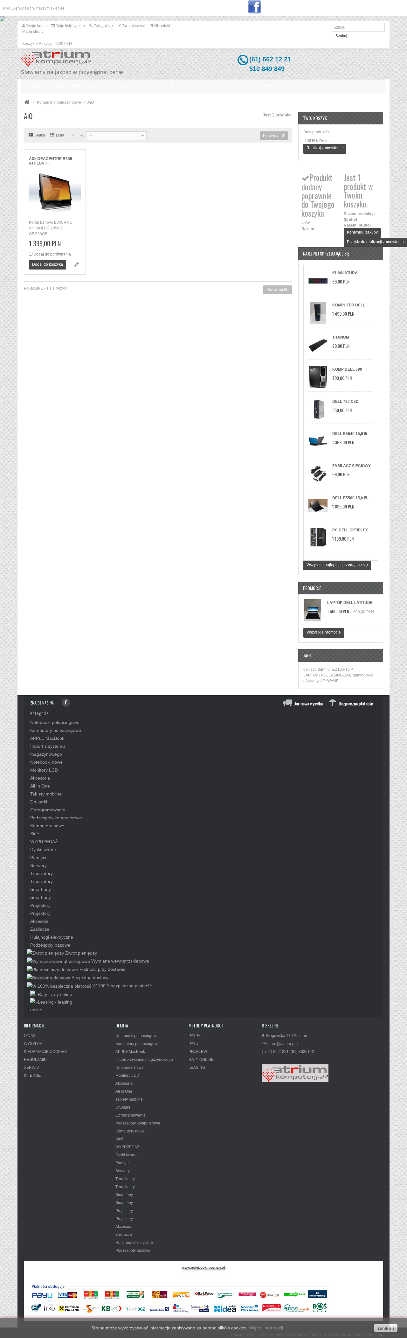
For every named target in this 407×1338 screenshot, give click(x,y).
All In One (40, 785)
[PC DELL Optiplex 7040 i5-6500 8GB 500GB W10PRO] (318, 538)
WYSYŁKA (33, 1043)
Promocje (312, 588)
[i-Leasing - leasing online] (56, 1005)
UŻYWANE (329, 681)
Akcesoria (40, 778)
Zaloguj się (103, 26)
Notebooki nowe (46, 762)
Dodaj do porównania (52, 254)
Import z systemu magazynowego (144, 1059)
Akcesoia (39, 921)
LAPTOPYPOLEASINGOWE (328, 675)
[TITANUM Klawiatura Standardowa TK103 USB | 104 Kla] (318, 345)
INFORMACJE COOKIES (45, 1051)
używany (311, 681)
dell (307, 669)
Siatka (39, 135)
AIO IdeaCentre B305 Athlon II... (50, 161)
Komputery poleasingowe (59, 102)
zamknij (385, 1328)
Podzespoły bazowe (50, 945)
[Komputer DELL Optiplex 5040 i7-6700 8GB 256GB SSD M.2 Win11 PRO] (318, 313)
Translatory (41, 873)
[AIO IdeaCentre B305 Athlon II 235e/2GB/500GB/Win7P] (55, 194)
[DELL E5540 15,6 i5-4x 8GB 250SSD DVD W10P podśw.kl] (318, 441)
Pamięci (38, 857)
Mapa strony (33, 31)
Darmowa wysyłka (308, 703)
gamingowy (363, 675)
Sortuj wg (77, 135)
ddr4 (322, 669)
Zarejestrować (133, 26)
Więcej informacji (266, 1327)
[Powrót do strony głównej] (26, 103)
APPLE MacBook (47, 738)
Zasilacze (39, 929)
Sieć (34, 833)
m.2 (334, 669)
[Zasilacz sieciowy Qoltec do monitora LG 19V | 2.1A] (318, 473)
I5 (329, 669)
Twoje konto (36, 26)
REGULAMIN (35, 1059)
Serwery (38, 865)
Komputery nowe (47, 825)
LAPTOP (345, 669)
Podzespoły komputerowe (56, 817)
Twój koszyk (315, 118)
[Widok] (76, 264)
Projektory (40, 905)
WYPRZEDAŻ (44, 841)
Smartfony (40, 889)
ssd (314, 669)
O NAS (30, 1035)
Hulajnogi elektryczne (51, 937)
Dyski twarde (43, 849)
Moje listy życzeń (70, 26)
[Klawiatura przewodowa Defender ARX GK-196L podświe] (318, 281)
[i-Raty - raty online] (51, 994)
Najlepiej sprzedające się (326, 253)
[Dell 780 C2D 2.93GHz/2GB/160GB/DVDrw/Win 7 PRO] (318, 409)
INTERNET (33, 1075)
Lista (60, 135)
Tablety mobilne (46, 793)
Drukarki (38, 801)
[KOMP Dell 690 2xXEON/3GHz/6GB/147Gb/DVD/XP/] (318, 377)
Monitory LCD (44, 770)
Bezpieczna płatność (356, 703)
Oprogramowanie (47, 809)
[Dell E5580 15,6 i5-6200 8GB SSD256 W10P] (318, 505)
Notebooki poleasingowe (54, 722)
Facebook (66, 702)
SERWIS (31, 1067)
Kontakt (163, 26)
